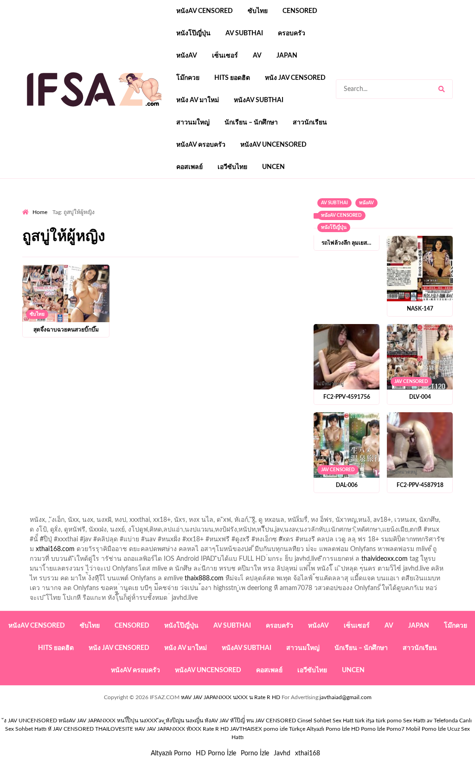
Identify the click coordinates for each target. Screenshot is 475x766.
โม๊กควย (187, 78)
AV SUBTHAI (244, 33)
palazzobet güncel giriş (402, 205)
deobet (195, 235)
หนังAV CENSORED (204, 11)
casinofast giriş (85, 274)
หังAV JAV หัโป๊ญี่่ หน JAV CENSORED (250, 720)
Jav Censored (411, 381)
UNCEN (273, 167)
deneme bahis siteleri (326, 244)
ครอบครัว (291, 33)
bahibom (445, 215)
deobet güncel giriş (326, 225)
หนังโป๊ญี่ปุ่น (193, 33)
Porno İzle (255, 753)
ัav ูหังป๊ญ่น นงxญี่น (181, 720)
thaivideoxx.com (384, 559)
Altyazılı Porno (171, 753)
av (257, 55)
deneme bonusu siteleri (442, 244)
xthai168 (307, 753)
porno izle (55, 205)
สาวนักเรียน (310, 122)
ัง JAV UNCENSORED (30, 720)
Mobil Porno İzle (426, 729)
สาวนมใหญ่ (193, 122)
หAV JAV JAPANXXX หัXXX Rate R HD (182, 729)
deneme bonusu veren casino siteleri (237, 244)
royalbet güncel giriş (137, 205)
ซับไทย (258, 11)
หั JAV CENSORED (71, 729)
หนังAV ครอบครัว (200, 145)
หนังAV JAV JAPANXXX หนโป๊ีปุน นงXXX (107, 720)
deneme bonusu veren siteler (137, 244)
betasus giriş (290, 264)
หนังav (186, 55)
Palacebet (375, 215)
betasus (326, 264)
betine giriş (37, 225)
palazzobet (91, 235)
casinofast (411, 215)
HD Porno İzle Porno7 (377, 729)
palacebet (209, 225)
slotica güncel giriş (269, 205)
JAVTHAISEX (246, 729)
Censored (299, 11)
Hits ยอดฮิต (232, 78)
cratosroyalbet (454, 264)
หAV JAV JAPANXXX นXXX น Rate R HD (230, 697)
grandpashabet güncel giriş (217, 215)
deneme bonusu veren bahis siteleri (364, 254)
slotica (221, 235)
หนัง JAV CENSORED (295, 78)
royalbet (57, 235)
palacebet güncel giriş (332, 205)
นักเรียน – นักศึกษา (251, 122)
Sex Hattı (414, 720)
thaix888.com (204, 578)
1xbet (257, 264)
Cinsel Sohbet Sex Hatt (325, 720)
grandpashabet (151, 215)
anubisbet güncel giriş (91, 215)
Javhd (282, 753)
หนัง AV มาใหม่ (197, 100)
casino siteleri (383, 244)
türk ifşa (364, 720)
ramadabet (73, 244)
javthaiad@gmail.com (346, 697)
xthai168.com (55, 549)
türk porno (389, 720)
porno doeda (89, 205)
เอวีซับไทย (232, 167)
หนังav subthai (258, 100)
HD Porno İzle (216, 753)
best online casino (73, 264)
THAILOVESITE (114, 729)
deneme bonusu (140, 254)
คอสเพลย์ (189, 167)
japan (286, 55)
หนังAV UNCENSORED (273, 145)
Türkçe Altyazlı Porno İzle (319, 729)
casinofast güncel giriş (204, 205)
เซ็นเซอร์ (225, 55)
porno (30, 205)
